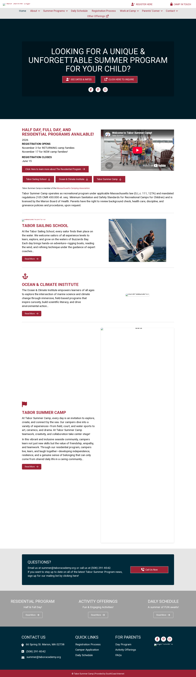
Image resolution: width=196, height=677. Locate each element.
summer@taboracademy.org (58, 568)
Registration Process (104, 10)
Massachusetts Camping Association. (73, 188)
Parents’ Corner (151, 10)
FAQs (118, 655)
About (33, 10)
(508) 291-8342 (100, 568)
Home (22, 10)
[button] (39, 10)
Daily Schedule (79, 10)
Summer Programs (54, 10)
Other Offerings (96, 16)
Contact (170, 10)
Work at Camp (128, 10)
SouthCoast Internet (115, 674)
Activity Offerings (125, 649)
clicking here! (71, 575)
